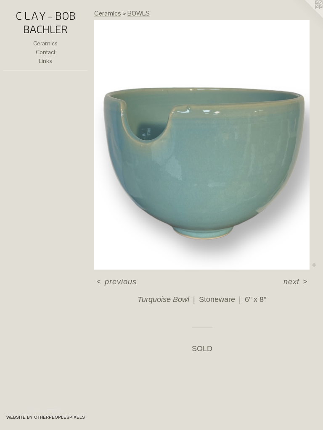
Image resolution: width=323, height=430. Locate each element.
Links (45, 61)
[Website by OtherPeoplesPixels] (306, 17)
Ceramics (45, 43)
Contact (46, 52)
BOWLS (138, 13)
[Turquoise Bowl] (202, 145)
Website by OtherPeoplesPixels (45, 417)
